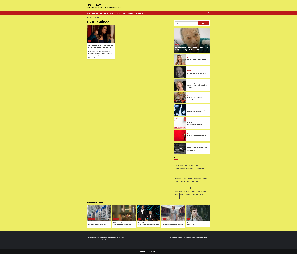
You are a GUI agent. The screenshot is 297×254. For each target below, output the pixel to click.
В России (191, 165)
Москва (190, 178)
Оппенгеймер (197, 178)
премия (193, 191)
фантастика (195, 194)
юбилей (177, 197)
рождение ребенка (201, 191)
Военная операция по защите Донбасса (184, 168)
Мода (112, 13)
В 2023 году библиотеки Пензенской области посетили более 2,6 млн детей (123, 224)
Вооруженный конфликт (192, 171)
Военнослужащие (179, 171)
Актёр (182, 162)
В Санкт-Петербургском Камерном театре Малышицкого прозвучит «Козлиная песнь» (197, 149)
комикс (204, 188)
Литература (104, 13)
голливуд (204, 184)
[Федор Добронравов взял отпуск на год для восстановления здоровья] (180, 72)
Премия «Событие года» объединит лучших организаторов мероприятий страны (197, 85)
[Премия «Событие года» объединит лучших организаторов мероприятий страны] (180, 85)
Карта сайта (139, 13)
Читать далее (91, 57)
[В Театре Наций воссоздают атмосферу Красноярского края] (180, 97)
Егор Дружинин (204, 171)
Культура (95, 13)
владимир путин (196, 184)
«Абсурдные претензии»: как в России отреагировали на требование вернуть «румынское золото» (99, 224)
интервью (187, 188)
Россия (176, 181)
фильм (201, 194)
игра (181, 188)
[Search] (209, 13)
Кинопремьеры (190, 175)
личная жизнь (178, 191)
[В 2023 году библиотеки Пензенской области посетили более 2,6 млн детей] (124, 213)
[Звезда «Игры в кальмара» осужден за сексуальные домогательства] (192, 40)
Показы (205, 178)
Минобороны (178, 178)
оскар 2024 (186, 191)
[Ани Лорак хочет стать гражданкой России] (180, 59)
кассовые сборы (196, 188)
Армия (187, 162)
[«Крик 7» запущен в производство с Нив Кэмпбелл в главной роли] (101, 34)
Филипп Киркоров (196, 181)
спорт (181, 194)
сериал (176, 194)
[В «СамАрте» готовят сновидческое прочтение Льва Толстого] (180, 123)
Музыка (117, 13)
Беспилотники (195, 162)
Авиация (177, 162)
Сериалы (183, 181)
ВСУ (197, 165)
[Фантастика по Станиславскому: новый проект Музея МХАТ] (180, 110)
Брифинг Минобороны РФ (181, 165)
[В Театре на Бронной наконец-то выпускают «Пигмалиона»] (180, 135)
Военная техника (201, 168)
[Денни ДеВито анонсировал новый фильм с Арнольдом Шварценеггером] (148, 213)
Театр (124, 13)
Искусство (177, 175)
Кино (88, 13)
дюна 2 (176, 188)
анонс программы (179, 184)
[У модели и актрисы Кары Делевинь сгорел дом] (198, 213)
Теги (188, 181)
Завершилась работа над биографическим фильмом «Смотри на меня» (173, 224)
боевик (187, 184)
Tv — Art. (94, 5)
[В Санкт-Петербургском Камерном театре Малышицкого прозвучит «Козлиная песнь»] (180, 148)
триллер (188, 194)
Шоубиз (130, 13)
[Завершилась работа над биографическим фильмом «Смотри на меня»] (173, 213)
